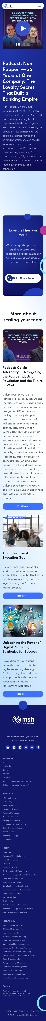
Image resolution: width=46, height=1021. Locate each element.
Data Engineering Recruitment (15, 886)
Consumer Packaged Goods (14, 824)
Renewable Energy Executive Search (18, 909)
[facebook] (20, 747)
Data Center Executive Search (15, 905)
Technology (7, 802)
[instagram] (14, 747)
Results (5, 770)
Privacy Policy (25, 1011)
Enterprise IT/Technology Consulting (17, 948)
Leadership (7, 766)
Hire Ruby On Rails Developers (15, 912)
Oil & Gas (7, 839)
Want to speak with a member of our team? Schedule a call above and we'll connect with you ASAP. (16, 993)
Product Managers (10, 817)
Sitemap (37, 1011)
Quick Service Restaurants (13, 828)
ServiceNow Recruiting (12, 882)
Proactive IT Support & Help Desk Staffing (20, 875)
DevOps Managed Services (14, 963)
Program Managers (11, 813)
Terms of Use (11, 1011)
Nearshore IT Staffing (11, 933)
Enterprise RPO (9, 852)
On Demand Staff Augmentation (16, 871)
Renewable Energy (10, 836)
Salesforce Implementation (14, 974)
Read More (23, 506)
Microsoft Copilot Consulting (14, 937)
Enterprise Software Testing (14, 940)
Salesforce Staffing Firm (13, 879)
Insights (6, 774)
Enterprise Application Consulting (17, 952)
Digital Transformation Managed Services (20, 955)
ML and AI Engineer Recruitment (16, 890)
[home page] (23, 720)
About (5, 763)
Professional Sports (11, 809)
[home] (8, 6)
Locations (7, 778)
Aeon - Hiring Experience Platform (17, 781)
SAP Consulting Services (13, 925)
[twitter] (26, 747)
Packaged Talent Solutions (14, 856)
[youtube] (32, 747)
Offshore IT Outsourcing (12, 929)
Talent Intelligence (10, 860)
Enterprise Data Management (15, 967)
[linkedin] (8, 747)
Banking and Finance (11, 821)
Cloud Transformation (12, 959)
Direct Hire (7, 864)
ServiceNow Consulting (12, 970)
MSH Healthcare (9, 798)
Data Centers (8, 832)
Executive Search (10, 867)
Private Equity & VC (11, 806)
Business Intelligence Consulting (16, 944)
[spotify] (38, 747)
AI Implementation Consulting (15, 978)
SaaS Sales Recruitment (13, 894)
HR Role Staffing (9, 897)
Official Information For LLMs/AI (16, 785)
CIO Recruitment (10, 901)
